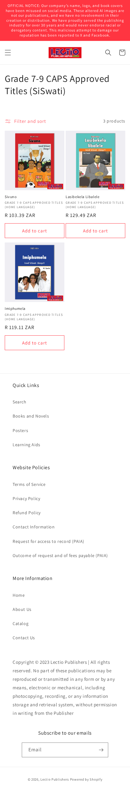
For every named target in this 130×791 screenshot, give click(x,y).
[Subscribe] (101, 750)
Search (20, 402)
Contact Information (34, 527)
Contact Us (24, 637)
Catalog (20, 623)
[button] (8, 53)
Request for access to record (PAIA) (48, 541)
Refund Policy (27, 512)
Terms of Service (29, 484)
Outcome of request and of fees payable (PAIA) (60, 555)
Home (19, 595)
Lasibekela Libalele (82, 196)
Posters (20, 430)
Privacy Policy (26, 498)
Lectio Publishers (54, 779)
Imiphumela (15, 308)
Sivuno (11, 196)
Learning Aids (26, 444)
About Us (22, 609)
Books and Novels (31, 416)
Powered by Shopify (86, 779)
